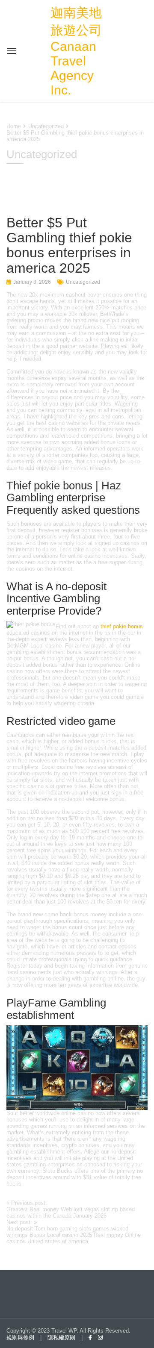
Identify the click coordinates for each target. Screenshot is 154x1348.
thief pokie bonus (122, 626)
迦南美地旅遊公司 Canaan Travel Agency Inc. (76, 51)
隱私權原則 (61, 1337)
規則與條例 (20, 1337)
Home (13, 126)
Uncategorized (83, 282)
